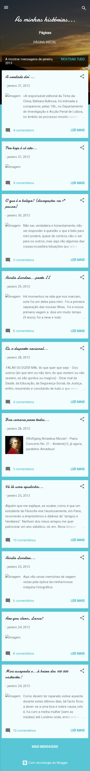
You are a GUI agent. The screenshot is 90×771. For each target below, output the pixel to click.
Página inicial (45, 42)
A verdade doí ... (20, 77)
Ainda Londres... (20, 558)
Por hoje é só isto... (21, 148)
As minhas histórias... (45, 19)
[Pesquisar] (84, 8)
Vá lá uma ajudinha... (24, 486)
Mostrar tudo (73, 59)
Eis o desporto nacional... (26, 348)
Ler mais (78, 130)
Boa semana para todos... (27, 419)
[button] (82, 77)
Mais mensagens (45, 746)
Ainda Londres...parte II (27, 277)
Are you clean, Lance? (24, 618)
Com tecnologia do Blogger (48, 763)
